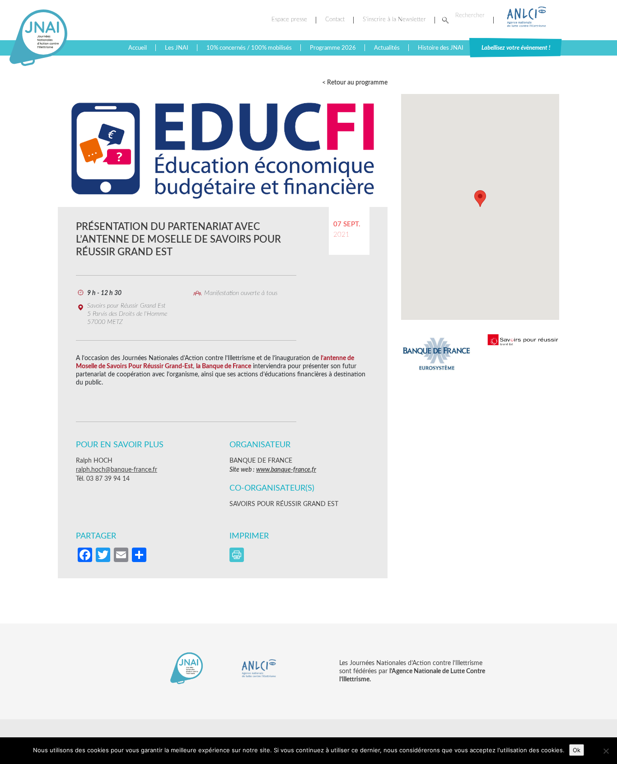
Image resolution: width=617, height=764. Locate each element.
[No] (605, 750)
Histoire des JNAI (440, 48)
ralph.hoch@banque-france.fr (116, 470)
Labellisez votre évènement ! (515, 48)
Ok (576, 750)
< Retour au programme (355, 83)
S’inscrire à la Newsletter (394, 20)
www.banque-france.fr (286, 470)
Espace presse (289, 20)
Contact (335, 20)
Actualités (387, 48)
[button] (480, 198)
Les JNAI (176, 48)
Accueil (137, 48)
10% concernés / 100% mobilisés (249, 48)
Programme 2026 (333, 48)
